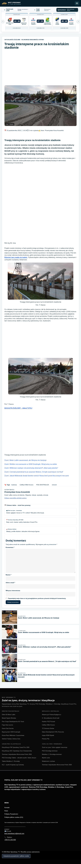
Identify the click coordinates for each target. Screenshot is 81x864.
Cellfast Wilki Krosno (26, 485)
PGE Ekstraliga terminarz (50, 751)
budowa (14, 485)
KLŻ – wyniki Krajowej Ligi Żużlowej (13, 765)
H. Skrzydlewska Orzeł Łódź (50, 718)
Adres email (10, 582)
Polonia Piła (45, 739)
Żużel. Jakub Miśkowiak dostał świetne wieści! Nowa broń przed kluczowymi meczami (36, 476)
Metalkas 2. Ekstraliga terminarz (52, 754)
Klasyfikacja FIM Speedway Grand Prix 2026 (15, 747)
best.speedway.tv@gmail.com (14, 833)
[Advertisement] (40, 67)
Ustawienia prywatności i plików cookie (16, 856)
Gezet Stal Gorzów (8, 728)
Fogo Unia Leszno (7, 725)
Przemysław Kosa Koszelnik (54, 130)
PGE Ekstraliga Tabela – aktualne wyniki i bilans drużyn (19, 758)
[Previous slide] (78, 21)
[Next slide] (2, 21)
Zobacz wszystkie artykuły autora (15, 498)
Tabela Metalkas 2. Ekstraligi (11, 761)
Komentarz (10, 547)
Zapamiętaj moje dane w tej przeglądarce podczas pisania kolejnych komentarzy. (37, 598)
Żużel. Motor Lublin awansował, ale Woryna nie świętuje (25, 460)
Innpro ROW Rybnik (48, 735)
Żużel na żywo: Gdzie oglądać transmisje (54, 747)
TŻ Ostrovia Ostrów (48, 728)
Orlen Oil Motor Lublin (8, 714)
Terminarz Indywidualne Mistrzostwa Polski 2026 (17, 754)
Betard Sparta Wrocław (9, 718)
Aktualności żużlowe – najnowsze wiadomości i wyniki (24, 39)
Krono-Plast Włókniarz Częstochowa (13, 735)
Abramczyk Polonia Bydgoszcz (51, 714)
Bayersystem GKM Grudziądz (11, 732)
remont (54, 485)
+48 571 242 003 (10, 840)
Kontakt (6, 807)
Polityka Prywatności (11, 814)
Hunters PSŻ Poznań (48, 721)
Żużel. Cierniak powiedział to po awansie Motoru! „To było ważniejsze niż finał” (33, 472)
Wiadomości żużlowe (48, 761)
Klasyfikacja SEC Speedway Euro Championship (17, 751)
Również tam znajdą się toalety (15, 257)
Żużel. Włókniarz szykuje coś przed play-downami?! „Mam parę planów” (31, 468)
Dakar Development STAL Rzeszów (53, 732)
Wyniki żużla (46, 758)
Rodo (6, 811)
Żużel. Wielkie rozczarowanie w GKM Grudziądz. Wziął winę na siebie (30, 464)
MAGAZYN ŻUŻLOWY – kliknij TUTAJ (18, 408)
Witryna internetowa (13, 590)
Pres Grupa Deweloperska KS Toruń (13, 721)
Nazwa (8, 575)
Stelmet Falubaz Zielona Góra (11, 739)
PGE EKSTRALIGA (42, 485)
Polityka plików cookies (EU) (13, 817)
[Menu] (77, 3)
